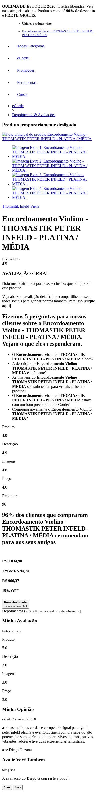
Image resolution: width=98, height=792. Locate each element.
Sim (7, 787)
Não (18, 787)
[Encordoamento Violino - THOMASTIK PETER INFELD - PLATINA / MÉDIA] (49, 139)
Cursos (22, 94)
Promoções (26, 70)
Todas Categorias (30, 46)
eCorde (23, 58)
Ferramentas (26, 82)
